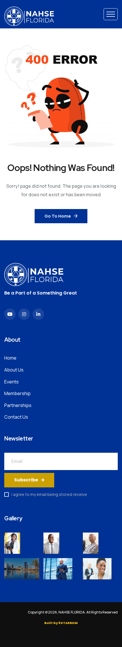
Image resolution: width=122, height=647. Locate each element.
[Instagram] (24, 314)
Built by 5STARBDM (61, 623)
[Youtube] (10, 314)
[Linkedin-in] (38, 314)
